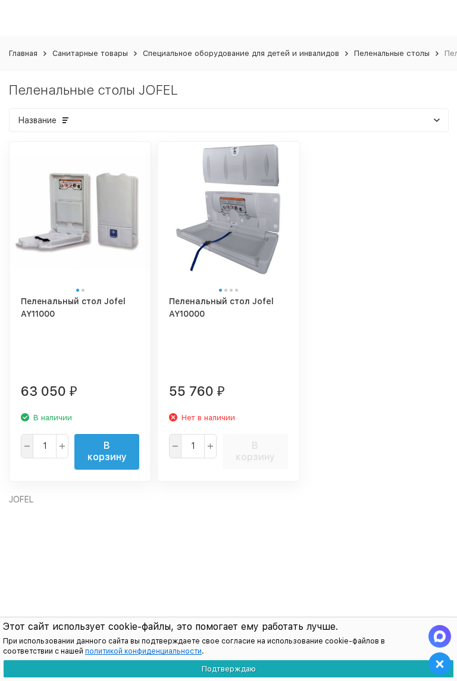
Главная (23, 53)
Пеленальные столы (392, 53)
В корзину (107, 451)
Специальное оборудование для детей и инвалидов (241, 53)
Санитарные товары (90, 53)
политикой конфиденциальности (143, 651)
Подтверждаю (229, 668)
